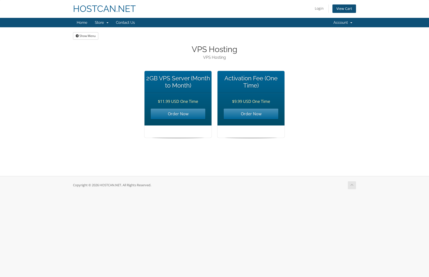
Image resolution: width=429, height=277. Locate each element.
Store (100, 22)
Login (319, 8)
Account (341, 22)
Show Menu (87, 36)
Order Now (178, 114)
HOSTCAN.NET (104, 8)
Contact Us (125, 22)
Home (82, 22)
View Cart (344, 8)
